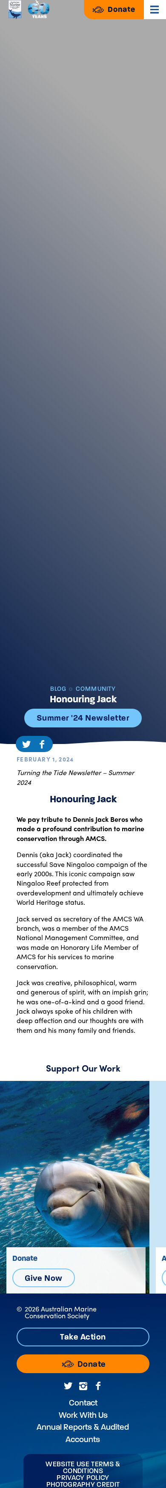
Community (95, 689)
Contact (83, 1403)
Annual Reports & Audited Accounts (83, 1433)
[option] (74, 1187)
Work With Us (83, 1415)
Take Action (83, 1337)
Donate (120, 9)
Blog (58, 689)
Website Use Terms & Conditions (83, 1467)
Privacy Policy (83, 1477)
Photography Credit (83, 1484)
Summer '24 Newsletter (83, 718)
